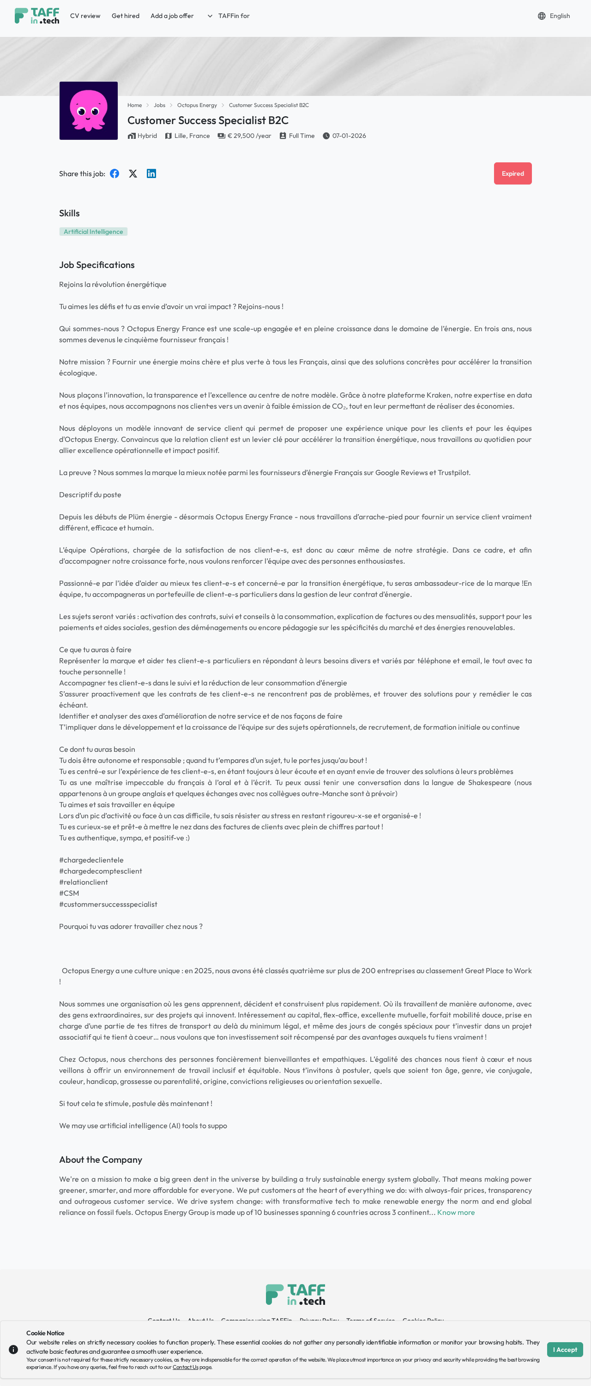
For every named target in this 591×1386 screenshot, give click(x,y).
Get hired (125, 16)
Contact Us (185, 1366)
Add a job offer (172, 16)
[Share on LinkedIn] (151, 173)
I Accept (565, 1349)
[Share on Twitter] (133, 173)
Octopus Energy (197, 104)
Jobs (159, 104)
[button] (227, 15)
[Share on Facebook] (114, 173)
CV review (85, 16)
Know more (456, 1212)
